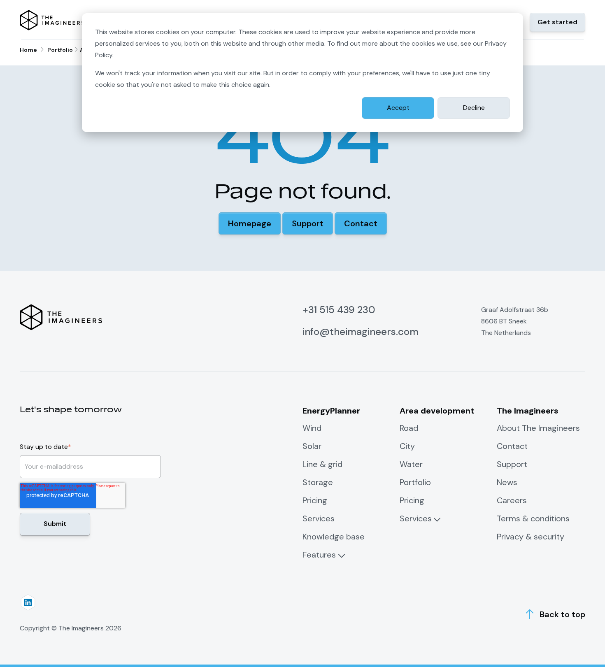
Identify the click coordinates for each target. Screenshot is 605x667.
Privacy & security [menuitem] (530, 536)
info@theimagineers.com (360, 331)
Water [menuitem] (411, 464)
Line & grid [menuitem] (322, 464)
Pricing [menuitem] (314, 500)
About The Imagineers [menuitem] (538, 428)
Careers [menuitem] (512, 500)
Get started (557, 22)
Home (28, 49)
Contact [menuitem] (512, 446)
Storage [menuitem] (317, 482)
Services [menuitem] (318, 518)
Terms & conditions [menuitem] (533, 518)
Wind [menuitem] (311, 428)
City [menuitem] (407, 446)
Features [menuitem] (319, 554)
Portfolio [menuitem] (415, 482)
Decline (474, 107)
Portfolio (60, 49)
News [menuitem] (507, 482)
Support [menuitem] (512, 464)
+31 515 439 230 (338, 309)
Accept (398, 107)
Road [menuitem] (409, 428)
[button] (250, 223)
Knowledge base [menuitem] (333, 536)
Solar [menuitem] (311, 446)
